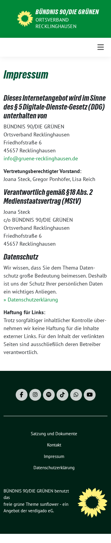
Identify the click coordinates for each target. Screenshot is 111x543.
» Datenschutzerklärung (31, 299)
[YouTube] (90, 395)
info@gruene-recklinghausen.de (41, 158)
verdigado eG (40, 510)
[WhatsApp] (76, 395)
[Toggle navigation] (100, 47)
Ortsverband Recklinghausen (56, 23)
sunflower (49, 504)
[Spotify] (49, 395)
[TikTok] (62, 395)
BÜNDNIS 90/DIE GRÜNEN (67, 12)
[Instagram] (35, 395)
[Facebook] (22, 395)
